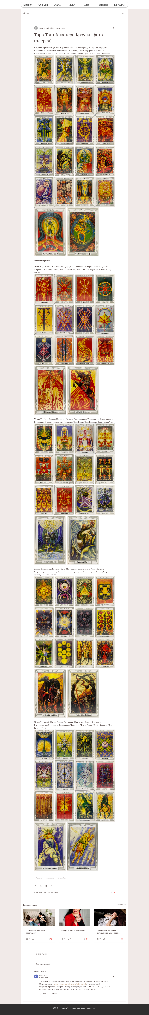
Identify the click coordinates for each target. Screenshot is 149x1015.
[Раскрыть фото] (44, 69)
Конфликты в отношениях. (73, 930)
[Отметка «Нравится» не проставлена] (40, 993)
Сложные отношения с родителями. (36, 931)
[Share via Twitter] (40, 886)
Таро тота (39, 878)
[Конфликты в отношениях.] (74, 917)
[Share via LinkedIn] (46, 886)
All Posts (26, 13)
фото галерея (50, 878)
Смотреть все (121, 904)
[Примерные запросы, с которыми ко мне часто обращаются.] (110, 917)
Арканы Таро (62, 878)
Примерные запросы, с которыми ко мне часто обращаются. (107, 931)
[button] (44, 5)
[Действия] (113, 976)
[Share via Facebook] (35, 886)
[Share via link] (51, 886)
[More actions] (113, 28)
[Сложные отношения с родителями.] (39, 917)
